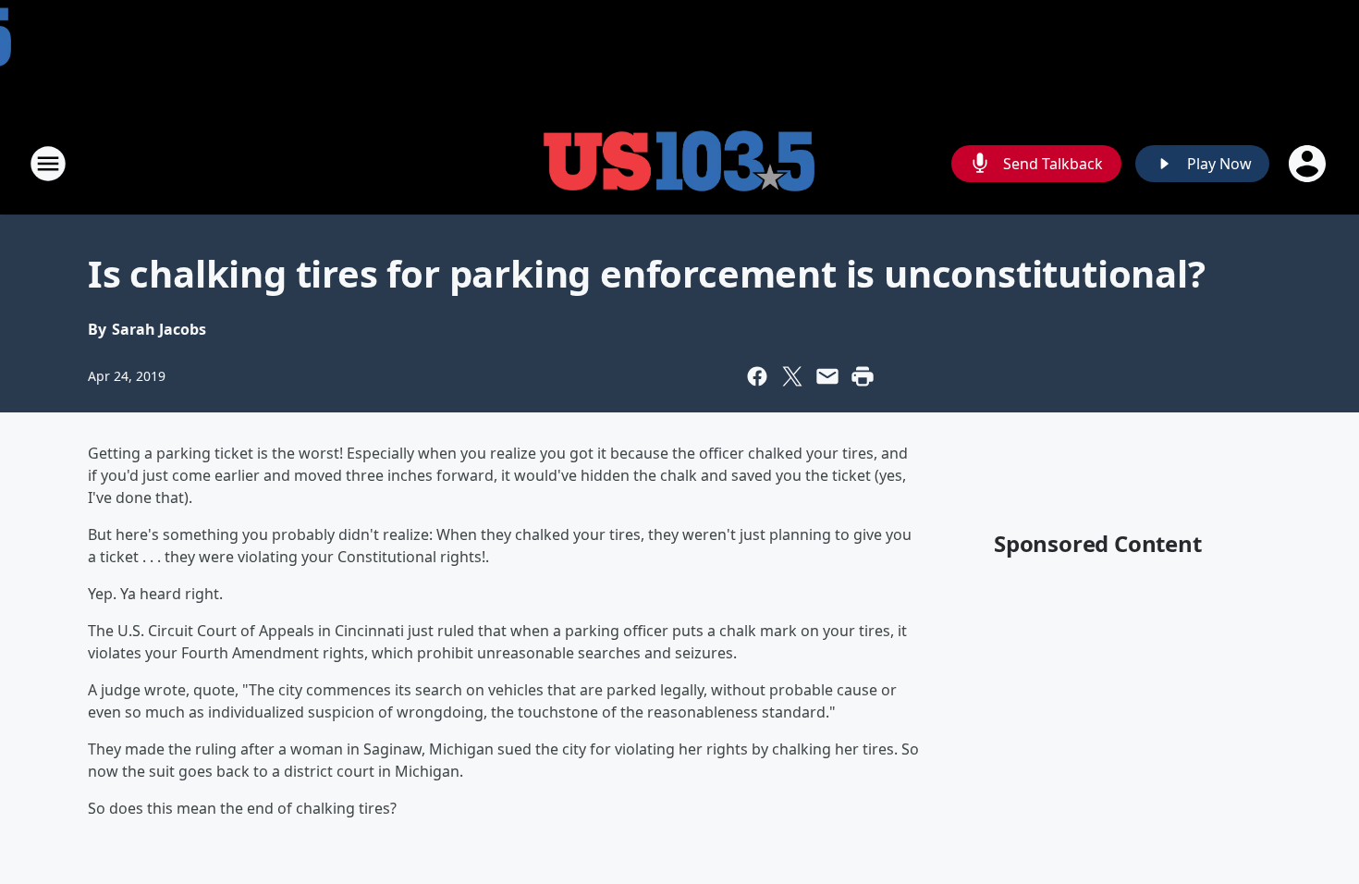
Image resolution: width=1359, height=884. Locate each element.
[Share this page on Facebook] (757, 376)
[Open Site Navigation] (48, 163)
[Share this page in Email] (827, 376)
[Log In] (1309, 163)
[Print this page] (862, 376)
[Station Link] (679, 163)
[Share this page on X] (792, 376)
